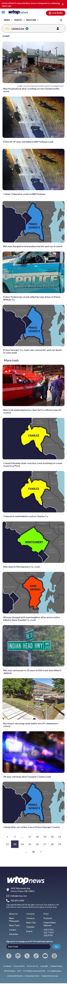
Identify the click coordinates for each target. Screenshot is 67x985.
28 (52, 844)
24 (22, 844)
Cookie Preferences (49, 976)
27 (44, 844)
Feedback (7, 966)
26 (37, 844)
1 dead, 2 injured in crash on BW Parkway (24, 194)
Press (46, 914)
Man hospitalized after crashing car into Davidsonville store (31, 90)
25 (29, 844)
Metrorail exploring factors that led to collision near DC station (32, 411)
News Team (14, 925)
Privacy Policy (19, 966)
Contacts (30, 918)
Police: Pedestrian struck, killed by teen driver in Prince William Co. (31, 298)
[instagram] (17, 956)
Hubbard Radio (56, 966)
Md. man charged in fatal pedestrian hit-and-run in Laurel (32, 246)
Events (29, 931)
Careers (12, 929)
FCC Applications (55, 971)
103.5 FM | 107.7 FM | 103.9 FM (49, 932)
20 (52, 836)
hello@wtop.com (19, 895)
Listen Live (18, 28)
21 (59, 836)
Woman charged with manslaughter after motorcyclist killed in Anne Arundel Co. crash (31, 618)
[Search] (61, 20)
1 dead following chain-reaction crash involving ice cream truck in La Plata (32, 464)
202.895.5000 (17, 900)
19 (44, 836)
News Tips (31, 922)
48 (33, 851)
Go (56, 946)
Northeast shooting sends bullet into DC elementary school (30, 724)
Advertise (13, 934)
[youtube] (45, 956)
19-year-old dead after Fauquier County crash (27, 776)
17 (29, 836)
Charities (30, 927)
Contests (30, 914)
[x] (27, 956)
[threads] (54, 956)
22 (7, 844)
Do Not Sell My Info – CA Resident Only (23, 976)
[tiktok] (36, 956)
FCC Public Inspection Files (34, 971)
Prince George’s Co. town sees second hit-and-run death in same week (32, 351)
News (7, 20)
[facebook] (8, 956)
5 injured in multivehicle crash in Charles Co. (25, 516)
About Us (13, 914)
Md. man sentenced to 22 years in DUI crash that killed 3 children (32, 671)
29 (59, 844)
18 (37, 836)
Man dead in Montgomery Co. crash (21, 566)
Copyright (44, 966)
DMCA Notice (9, 971)
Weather (31, 20)
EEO (19, 971)
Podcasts (48, 918)
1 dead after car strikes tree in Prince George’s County (31, 827)
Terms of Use (32, 966)
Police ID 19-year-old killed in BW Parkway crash (28, 141)
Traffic (18, 20)
